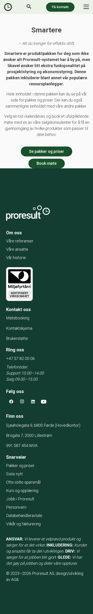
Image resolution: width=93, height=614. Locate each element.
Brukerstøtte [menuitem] (17, 338)
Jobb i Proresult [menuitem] (20, 499)
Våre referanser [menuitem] (19, 241)
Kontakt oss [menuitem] (18, 309)
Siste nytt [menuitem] (14, 474)
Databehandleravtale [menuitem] (24, 515)
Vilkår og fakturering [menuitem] (23, 523)
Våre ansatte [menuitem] (17, 249)
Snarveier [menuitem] (16, 457)
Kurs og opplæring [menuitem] (22, 490)
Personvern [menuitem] (16, 507)
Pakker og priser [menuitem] (20, 465)
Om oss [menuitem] (14, 232)
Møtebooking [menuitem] (17, 318)
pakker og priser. (39, 100)
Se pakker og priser (46, 151)
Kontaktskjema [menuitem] (19, 328)
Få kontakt (60, 7)
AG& (15, 579)
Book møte (47, 163)
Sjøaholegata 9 (30, 425)
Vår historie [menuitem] (16, 257)
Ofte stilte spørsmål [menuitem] (23, 482)
